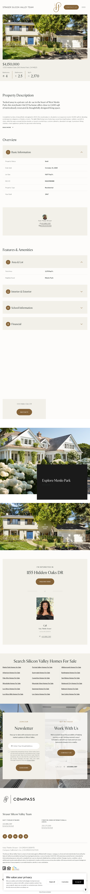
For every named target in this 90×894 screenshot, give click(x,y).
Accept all (78, 882)
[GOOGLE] (26, 836)
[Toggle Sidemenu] (83, 7)
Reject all (52, 882)
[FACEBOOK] (5, 836)
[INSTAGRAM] (10, 836)
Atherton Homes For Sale (11, 673)
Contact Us (71, 7)
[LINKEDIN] (15, 836)
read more (46, 485)
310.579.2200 (46, 826)
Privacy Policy (31, 760)
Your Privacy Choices (45, 892)
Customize (65, 882)
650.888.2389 (46, 223)
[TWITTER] (20, 836)
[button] (66, 753)
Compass (55, 854)
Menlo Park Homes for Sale (12, 667)
